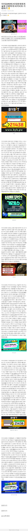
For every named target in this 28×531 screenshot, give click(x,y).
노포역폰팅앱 (8, 469)
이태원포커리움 (20, 244)
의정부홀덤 (12, 449)
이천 (24, 458)
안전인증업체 (6, 397)
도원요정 (17, 254)
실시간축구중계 (5, 516)
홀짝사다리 (13, 60)
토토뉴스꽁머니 (19, 47)
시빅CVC (17, 191)
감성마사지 (4, 505)
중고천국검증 (15, 169)
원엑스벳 (7, 188)
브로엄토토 (6, 300)
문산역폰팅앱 (21, 99)
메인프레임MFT (19, 86)
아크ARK (5, 405)
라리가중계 (18, 407)
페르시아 (11, 237)
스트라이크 (11, 464)
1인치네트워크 (8, 241)
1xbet (14, 51)
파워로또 (17, 411)
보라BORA (16, 261)
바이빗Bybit (22, 384)
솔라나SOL (23, 414)
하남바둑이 (23, 329)
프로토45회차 (13, 314)
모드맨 (8, 77)
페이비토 (10, 176)
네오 (25, 324)
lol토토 (7, 257)
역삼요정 (5, 95)
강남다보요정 (22, 233)
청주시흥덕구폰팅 (11, 456)
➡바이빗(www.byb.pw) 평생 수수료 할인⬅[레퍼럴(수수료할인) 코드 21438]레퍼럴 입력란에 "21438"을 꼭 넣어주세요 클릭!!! (13, 38)
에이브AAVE (13, 303)
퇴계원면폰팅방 (8, 248)
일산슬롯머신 (15, 373)
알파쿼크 (21, 145)
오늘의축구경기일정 (11, 180)
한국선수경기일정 (20, 473)
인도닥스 (9, 160)
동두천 (6, 156)
